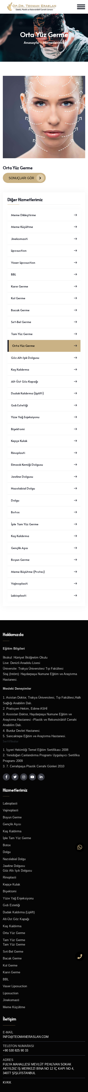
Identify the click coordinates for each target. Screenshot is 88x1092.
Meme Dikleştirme (23, 215)
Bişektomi (18, 429)
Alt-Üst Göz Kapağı (24, 381)
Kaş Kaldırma (20, 369)
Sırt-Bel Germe (21, 322)
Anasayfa (31, 42)
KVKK (7, 1082)
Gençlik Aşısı (19, 548)
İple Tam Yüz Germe (24, 524)
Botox (15, 512)
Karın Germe (19, 286)
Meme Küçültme (22, 227)
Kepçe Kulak (19, 441)
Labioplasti (18, 595)
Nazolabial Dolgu (23, 488)
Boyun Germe (20, 560)
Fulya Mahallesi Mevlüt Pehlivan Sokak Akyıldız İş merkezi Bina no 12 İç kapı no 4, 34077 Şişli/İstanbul (38, 1069)
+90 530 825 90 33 (15, 1050)
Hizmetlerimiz (53, 42)
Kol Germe (18, 298)
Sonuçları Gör (21, 178)
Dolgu (15, 500)
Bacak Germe (20, 310)
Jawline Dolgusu (22, 476)
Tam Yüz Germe (22, 334)
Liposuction (19, 250)
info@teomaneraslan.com (26, 1037)
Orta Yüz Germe (23, 346)
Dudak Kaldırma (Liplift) (27, 393)
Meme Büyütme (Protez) (28, 572)
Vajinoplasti (19, 583)
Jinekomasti (19, 239)
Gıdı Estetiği (19, 405)
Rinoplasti (18, 453)
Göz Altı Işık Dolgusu (25, 358)
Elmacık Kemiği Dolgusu (27, 464)
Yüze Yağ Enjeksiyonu (25, 417)
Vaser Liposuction (23, 262)
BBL (13, 274)
